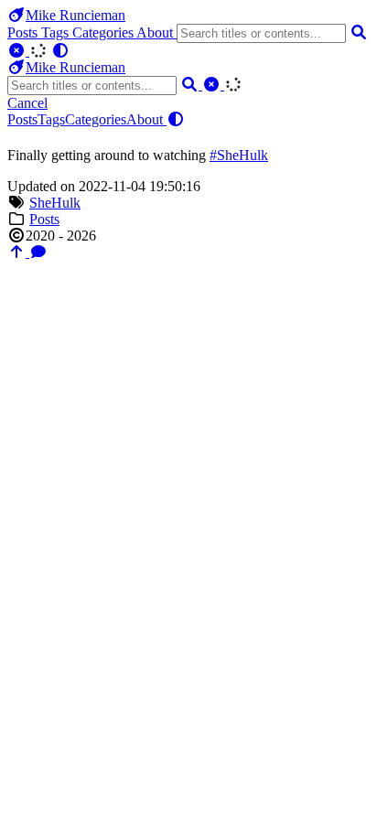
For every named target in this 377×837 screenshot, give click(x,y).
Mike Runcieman (75, 15)
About (156, 32)
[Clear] (18, 51)
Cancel (27, 103)
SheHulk (55, 202)
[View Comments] (38, 252)
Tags (56, 32)
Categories (104, 32)
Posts (24, 32)
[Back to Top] (18, 252)
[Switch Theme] (60, 51)
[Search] (359, 32)
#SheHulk (239, 155)
